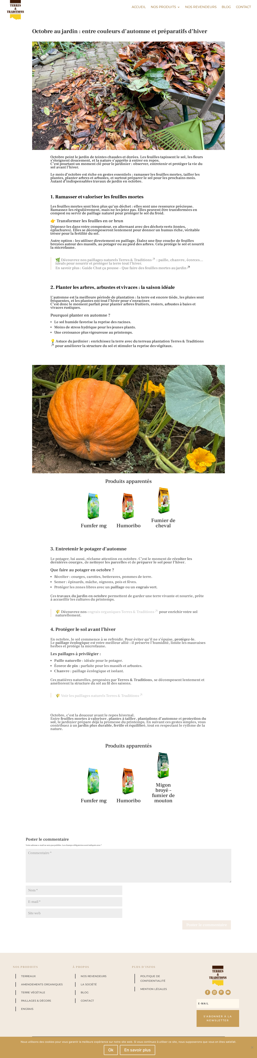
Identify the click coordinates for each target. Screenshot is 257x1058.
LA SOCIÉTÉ (89, 984)
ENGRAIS (27, 1008)
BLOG (85, 992)
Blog (226, 7)
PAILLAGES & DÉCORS (36, 1000)
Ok (110, 1050)
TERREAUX (28, 976)
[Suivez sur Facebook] (207, 992)
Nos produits (163, 7)
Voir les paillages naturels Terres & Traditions (100, 695)
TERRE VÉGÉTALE (33, 992)
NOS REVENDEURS (93, 976)
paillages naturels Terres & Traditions (119, 260)
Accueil (139, 7)
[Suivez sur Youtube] (228, 992)
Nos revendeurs (201, 7)
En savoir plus (137, 1050)
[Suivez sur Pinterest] (221, 992)
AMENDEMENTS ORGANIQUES (42, 984)
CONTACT (87, 1000)
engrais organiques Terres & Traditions (120, 611)
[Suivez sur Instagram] (214, 992)
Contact (243, 7)
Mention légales (153, 989)
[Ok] (252, 1047)
